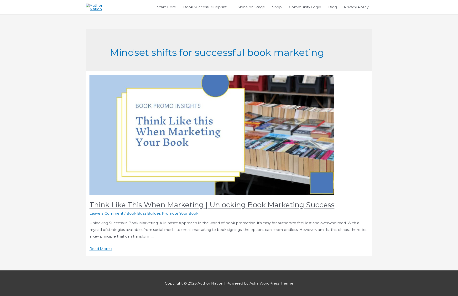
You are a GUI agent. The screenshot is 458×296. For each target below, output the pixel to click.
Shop (277, 7)
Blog (332, 7)
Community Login (305, 7)
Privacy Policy (356, 7)
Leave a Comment (106, 213)
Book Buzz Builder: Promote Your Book (162, 213)
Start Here (166, 7)
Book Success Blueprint (205, 7)
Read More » (100, 248)
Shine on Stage (251, 7)
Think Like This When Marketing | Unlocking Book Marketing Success (211, 204)
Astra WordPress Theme (271, 283)
